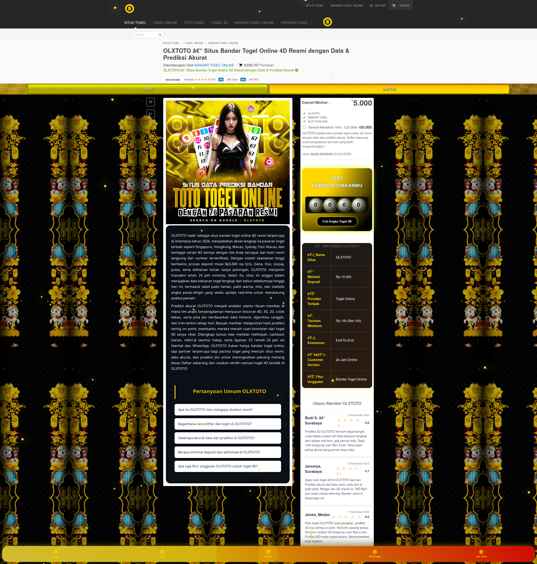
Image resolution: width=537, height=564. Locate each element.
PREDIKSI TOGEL (295, 22)
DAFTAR (389, 89)
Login (162, 556)
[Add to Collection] (150, 114)
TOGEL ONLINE (165, 22)
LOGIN (148, 89)
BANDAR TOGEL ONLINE (254, 22)
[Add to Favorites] (150, 102)
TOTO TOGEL (194, 22)
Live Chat (481, 556)
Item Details (173, 79)
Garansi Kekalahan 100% (340, 127)
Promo (56, 556)
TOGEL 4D (219, 22)
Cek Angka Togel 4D (337, 221)
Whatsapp (375, 556)
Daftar (268, 556)
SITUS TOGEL (135, 22)
